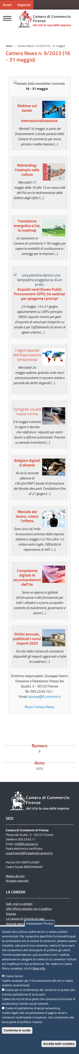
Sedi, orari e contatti (19, 903)
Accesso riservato (17, 880)
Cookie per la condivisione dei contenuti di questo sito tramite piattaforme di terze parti (38, 992)
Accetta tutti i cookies (58, 1043)
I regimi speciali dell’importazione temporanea (27, 354)
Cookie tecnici (14, 976)
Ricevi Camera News (39, 706)
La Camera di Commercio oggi (25, 918)
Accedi (7, 4)
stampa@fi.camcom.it (44, 696)
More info (39, 968)
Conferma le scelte (17, 1030)
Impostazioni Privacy (39, 923)
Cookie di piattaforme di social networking (32, 1008)
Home (9, 46)
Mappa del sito (15, 876)
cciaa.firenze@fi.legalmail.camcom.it (29, 853)
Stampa (11, 913)
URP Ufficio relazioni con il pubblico (29, 908)
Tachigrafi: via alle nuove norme (27, 411)
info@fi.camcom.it (26, 844)
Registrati (23, 4)
